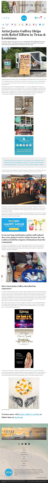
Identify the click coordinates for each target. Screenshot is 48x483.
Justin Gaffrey (35, 81)
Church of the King (34, 370)
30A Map (36, 25)
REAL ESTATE (24, 461)
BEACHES (24, 452)
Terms (41, 481)
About (29, 481)
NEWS (24, 450)
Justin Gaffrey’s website (29, 414)
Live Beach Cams (7, 25)
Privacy (45, 481)
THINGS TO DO (24, 454)
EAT (24, 456)
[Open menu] (44, 18)
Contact (24, 465)
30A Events (29, 25)
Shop (24, 448)
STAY (24, 459)
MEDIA (24, 463)
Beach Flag (15, 25)
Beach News (43, 25)
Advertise (37, 481)
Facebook (18, 417)
